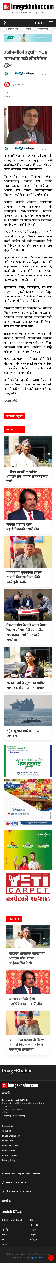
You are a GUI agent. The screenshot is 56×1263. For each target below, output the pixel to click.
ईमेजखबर (18, 84)
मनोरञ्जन (33, 1240)
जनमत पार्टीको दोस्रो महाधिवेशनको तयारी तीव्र (25, 1001)
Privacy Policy (8, 1160)
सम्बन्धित (10, 429)
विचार (4, 1235)
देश (3, 1225)
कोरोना (28, 29)
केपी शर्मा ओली (13, 29)
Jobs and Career (9, 1155)
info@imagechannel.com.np (13, 1115)
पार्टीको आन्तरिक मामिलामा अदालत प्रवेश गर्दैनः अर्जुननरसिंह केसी (27, 958)
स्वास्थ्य (33, 1230)
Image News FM (10, 1146)
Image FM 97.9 (9, 1141)
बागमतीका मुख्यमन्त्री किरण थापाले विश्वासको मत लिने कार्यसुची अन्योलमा (27, 1045)
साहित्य (33, 1235)
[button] (51, 23)
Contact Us (7, 1126)
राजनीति (5, 1230)
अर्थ (3, 1240)
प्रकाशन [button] (38, 23)
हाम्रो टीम (8, 1201)
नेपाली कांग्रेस (43, 29)
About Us (6, 1131)
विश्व (31, 1220)
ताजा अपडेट (14, 919)
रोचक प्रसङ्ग (35, 1225)
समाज (4, 1245)
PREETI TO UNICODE (12, 1220)
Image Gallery (8, 1151)
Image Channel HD (11, 1136)
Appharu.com (37, 1258)
